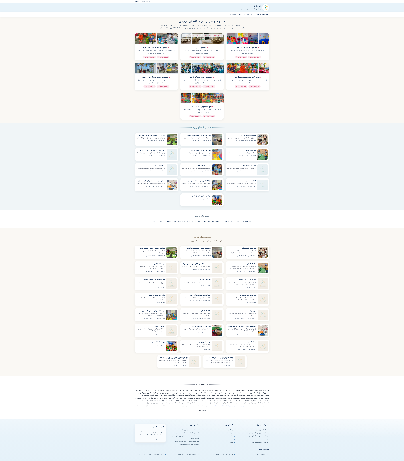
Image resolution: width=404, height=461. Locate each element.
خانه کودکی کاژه (201, 47)
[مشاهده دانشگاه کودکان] (262, 185)
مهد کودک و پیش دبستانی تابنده (200, 295)
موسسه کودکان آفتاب (249, 166)
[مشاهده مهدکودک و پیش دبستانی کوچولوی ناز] (217, 139)
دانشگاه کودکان (251, 181)
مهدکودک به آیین (159, 264)
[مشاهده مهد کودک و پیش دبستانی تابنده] (217, 299)
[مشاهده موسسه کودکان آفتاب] (262, 169)
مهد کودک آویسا (205, 279)
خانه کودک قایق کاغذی (248, 135)
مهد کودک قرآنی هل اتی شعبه (201, 196)
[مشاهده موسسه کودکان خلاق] (217, 169)
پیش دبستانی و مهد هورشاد (247, 279)
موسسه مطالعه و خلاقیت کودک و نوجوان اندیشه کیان (150, 150)
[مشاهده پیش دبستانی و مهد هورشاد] (263, 283)
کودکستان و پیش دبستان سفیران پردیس (152, 135)
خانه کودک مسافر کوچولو (248, 295)
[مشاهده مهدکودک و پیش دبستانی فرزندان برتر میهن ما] (172, 185)
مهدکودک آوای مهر (205, 342)
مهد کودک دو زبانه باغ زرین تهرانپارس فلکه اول (173, 358)
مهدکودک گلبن (160, 326)
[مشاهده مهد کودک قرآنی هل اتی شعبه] (217, 200)
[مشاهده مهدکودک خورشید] (263, 346)
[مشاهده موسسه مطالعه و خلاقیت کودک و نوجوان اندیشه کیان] (172, 154)
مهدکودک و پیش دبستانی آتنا (201, 106)
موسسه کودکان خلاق (204, 166)
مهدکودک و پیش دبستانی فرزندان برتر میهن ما (150, 181)
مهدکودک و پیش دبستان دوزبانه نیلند (155, 77)
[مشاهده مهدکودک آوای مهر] (217, 346)
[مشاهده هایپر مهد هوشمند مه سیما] (263, 315)
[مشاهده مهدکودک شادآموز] (172, 169)
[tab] (218, 174)
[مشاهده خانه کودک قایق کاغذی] (262, 139)
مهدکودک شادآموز (159, 166)
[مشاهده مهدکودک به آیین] (171, 268)
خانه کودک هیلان (250, 150)
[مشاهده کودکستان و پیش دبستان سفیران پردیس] (172, 139)
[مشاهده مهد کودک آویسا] (217, 283)
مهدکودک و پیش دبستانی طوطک (200, 150)
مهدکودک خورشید (250, 342)
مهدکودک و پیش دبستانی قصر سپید (155, 47)
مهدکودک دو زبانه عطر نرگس (201, 326)
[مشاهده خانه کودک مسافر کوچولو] (263, 299)
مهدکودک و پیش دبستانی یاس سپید (199, 181)
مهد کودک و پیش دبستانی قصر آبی (154, 279)
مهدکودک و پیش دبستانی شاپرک (201, 77)
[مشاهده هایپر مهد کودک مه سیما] (171, 299)
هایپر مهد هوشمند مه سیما (247, 311)
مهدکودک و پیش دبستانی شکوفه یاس (247, 77)
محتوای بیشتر (202, 410)
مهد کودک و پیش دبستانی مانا (246, 47)
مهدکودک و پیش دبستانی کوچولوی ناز (198, 135)
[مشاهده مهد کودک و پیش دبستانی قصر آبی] (171, 283)
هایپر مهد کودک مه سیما (157, 295)
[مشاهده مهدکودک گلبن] (171, 330)
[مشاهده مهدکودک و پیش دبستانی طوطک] (217, 154)
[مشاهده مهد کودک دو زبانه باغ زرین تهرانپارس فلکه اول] (194, 361)
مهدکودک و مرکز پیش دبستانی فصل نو (221, 358)
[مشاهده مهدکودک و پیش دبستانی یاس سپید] (217, 185)
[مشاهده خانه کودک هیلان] (262, 154)
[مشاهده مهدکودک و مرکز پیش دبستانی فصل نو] (240, 361)
